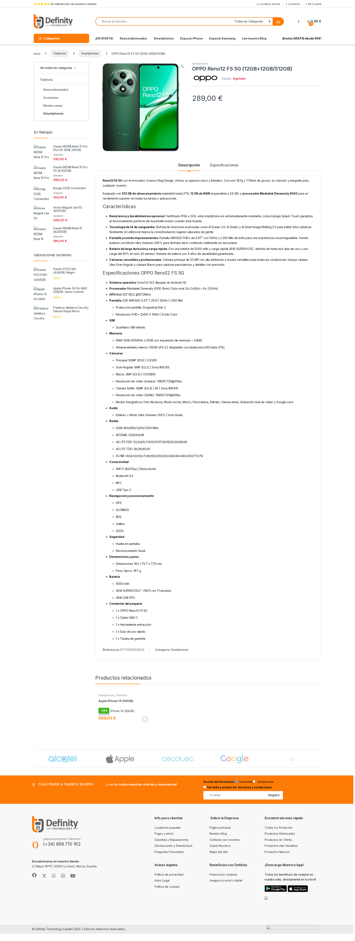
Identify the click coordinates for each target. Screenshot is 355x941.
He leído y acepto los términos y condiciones (239, 787)
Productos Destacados (280, 833)
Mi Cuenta (314, 4)
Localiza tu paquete (167, 827)
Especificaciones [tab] (224, 165)
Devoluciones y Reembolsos (173, 845)
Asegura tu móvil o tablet (226, 880)
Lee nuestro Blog (254, 38)
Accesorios (50, 97)
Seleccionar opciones (141, 719)
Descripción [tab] (189, 165)
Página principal (220, 827)
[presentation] (320, 759)
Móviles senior (53, 105)
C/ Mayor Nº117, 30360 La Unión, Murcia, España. (64, 866)
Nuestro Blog (218, 833)
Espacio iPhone (191, 38)
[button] (182, 66)
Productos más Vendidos (281, 845)
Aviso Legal (161, 880)
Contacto (294, 4)
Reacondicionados (133, 38)
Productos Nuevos (277, 852)
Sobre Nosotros (220, 845)
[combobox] (163, 21)
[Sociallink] (34, 875)
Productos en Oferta (278, 839)
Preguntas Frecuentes (169, 852)
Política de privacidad (168, 874)
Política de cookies (167, 886)
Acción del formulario (219, 781)
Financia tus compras (223, 874)
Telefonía (59, 53)
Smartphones (164, 38)
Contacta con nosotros (225, 839)
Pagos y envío (164, 833)
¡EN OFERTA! (104, 38)
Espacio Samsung (222, 38)
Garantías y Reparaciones (171, 839)
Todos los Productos (278, 827)
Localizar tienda (270, 4)
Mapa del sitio (219, 852)
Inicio (37, 53)
